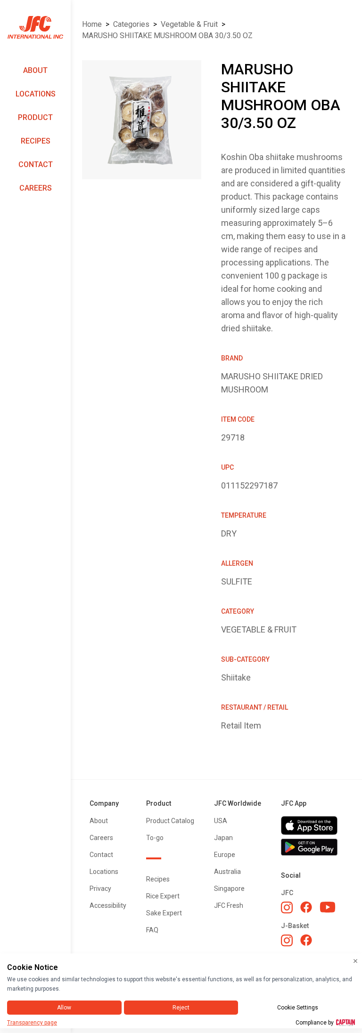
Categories (131, 24)
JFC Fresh (228, 905)
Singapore (229, 888)
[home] (35, 27)
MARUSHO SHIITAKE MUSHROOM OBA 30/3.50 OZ (167, 35)
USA (220, 821)
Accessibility (108, 905)
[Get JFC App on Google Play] (312, 847)
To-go (155, 837)
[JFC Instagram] (287, 907)
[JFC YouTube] (328, 907)
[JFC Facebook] (306, 907)
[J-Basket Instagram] (287, 940)
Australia (227, 871)
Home (92, 24)
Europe (224, 854)
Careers (35, 188)
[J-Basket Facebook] (306, 940)
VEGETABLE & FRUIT (189, 24)
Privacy (100, 888)
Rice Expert (163, 896)
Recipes (35, 140)
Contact (35, 164)
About (35, 70)
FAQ (152, 930)
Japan (223, 837)
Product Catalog (170, 821)
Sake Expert (164, 913)
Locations (36, 93)
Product (35, 117)
